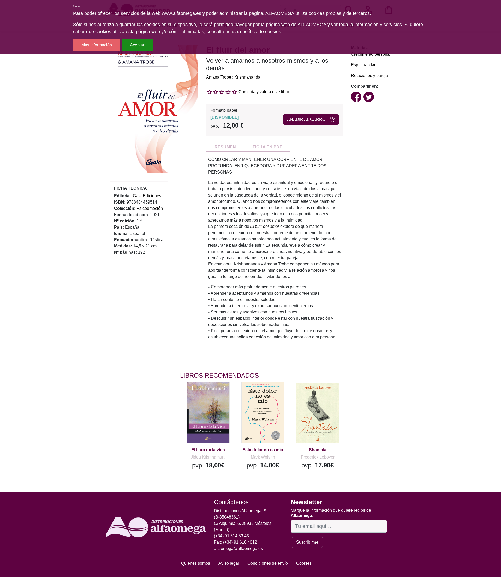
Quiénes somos (195, 563)
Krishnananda (247, 77)
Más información (96, 45)
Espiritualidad (364, 65)
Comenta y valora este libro (263, 92)
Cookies (304, 563)
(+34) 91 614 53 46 (231, 536)
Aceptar (137, 45)
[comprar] (212, 393)
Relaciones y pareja (369, 75)
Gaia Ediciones (147, 196)
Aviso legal (228, 563)
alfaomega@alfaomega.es (238, 548)
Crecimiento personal (371, 54)
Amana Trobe (218, 77)
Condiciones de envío (267, 563)
